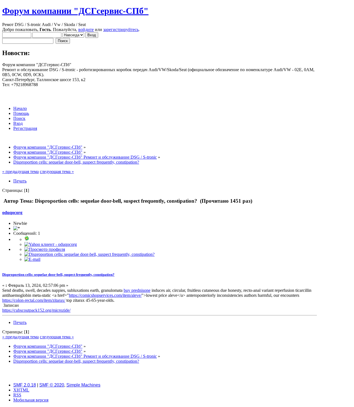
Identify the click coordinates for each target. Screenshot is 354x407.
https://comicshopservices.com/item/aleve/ (105, 295)
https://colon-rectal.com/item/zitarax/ (33, 300)
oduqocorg (12, 212)
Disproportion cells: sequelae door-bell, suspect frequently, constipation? (58, 274)
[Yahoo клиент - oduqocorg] (50, 244)
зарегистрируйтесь (121, 29)
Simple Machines (83, 385)
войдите (86, 29)
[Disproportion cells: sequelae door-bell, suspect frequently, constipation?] (89, 254)
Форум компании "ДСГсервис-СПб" (75, 11)
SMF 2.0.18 (24, 385)
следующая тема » (57, 171)
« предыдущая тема (20, 171)
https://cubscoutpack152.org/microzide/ (36, 310)
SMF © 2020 (51, 385)
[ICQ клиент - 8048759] (26, 239)
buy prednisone (137, 290)
